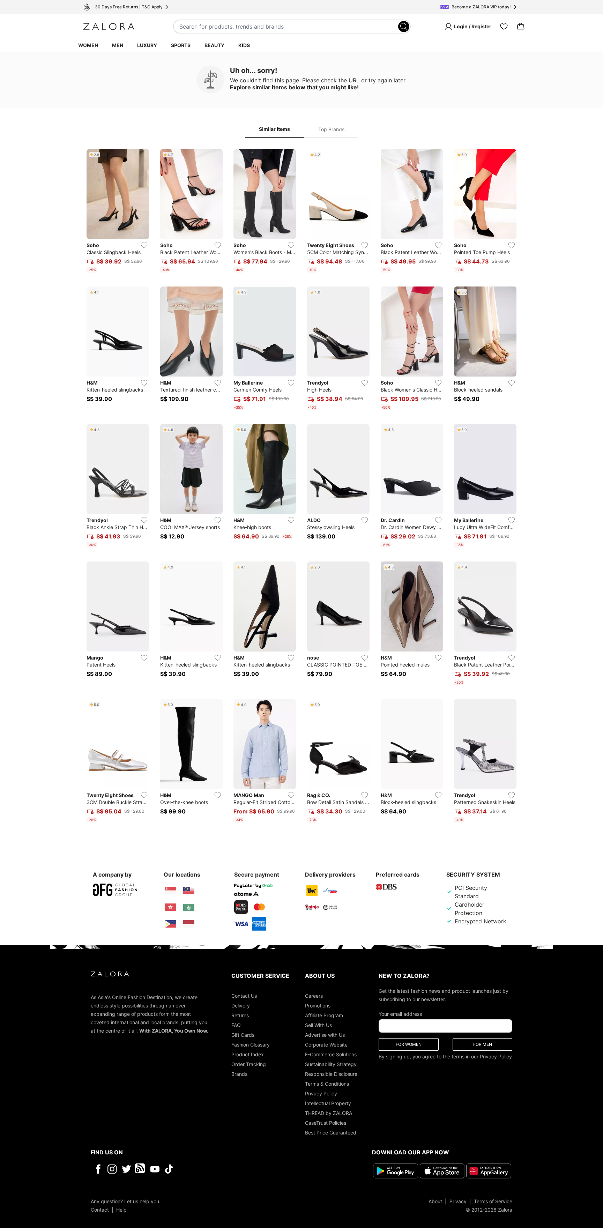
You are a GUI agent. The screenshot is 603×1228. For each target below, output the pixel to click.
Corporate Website (326, 1045)
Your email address (400, 1014)
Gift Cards (242, 1035)
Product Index (247, 1054)
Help (121, 1210)
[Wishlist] (504, 26)
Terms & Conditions (327, 1084)
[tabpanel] (301, 487)
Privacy (458, 1201)
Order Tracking (248, 1064)
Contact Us (244, 996)
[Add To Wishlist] (144, 245)
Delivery (240, 1006)
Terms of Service (493, 1201)
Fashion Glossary (250, 1045)
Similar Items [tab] (274, 129)
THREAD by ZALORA (328, 1113)
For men (482, 1044)
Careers (314, 996)
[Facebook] (98, 1169)
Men (117, 45)
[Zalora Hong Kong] (171, 907)
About (435, 1201)
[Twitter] (126, 1169)
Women (88, 45)
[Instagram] (112, 1169)
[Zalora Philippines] (171, 924)
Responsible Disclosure (331, 1074)
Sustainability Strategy (331, 1064)
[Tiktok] (214, 1169)
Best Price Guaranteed (330, 1133)
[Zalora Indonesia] (189, 924)
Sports (181, 45)
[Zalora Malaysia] (189, 891)
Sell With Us (318, 1025)
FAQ (236, 1025)
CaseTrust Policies (325, 1123)
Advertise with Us (325, 1035)
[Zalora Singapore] (171, 891)
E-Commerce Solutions (331, 1054)
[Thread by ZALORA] (141, 1169)
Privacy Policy (321, 1093)
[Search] (403, 26)
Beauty (214, 45)
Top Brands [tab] (331, 129)
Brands (239, 1074)
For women (409, 1044)
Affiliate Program (324, 1015)
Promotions (317, 1006)
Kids (244, 45)
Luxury (147, 45)
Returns (240, 1015)
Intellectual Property (328, 1103)
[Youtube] (155, 1169)
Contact (100, 1210)
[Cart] (520, 26)
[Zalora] (109, 26)
